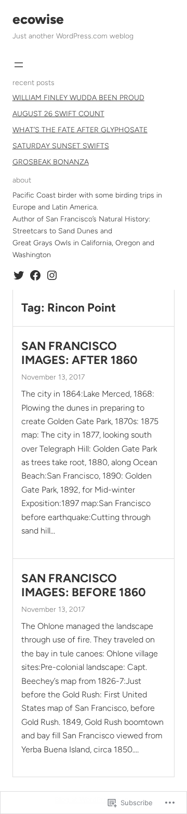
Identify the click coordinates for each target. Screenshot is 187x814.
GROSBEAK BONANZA (50, 162)
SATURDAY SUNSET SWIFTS (60, 146)
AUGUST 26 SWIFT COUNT (58, 113)
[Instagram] (52, 275)
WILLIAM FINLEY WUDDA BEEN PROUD (78, 97)
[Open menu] (18, 65)
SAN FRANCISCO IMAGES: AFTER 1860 (79, 353)
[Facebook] (35, 275)
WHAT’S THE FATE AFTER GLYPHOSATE (80, 129)
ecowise (38, 19)
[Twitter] (18, 275)
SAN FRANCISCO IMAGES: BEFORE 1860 (83, 585)
